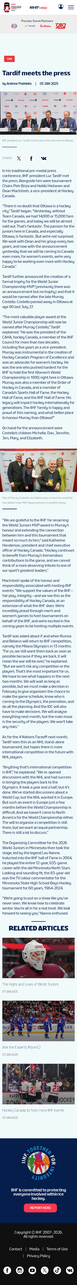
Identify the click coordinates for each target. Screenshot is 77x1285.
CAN (9, 59)
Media (34, 1249)
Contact (15, 1249)
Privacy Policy (38, 1256)
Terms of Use (57, 1249)
